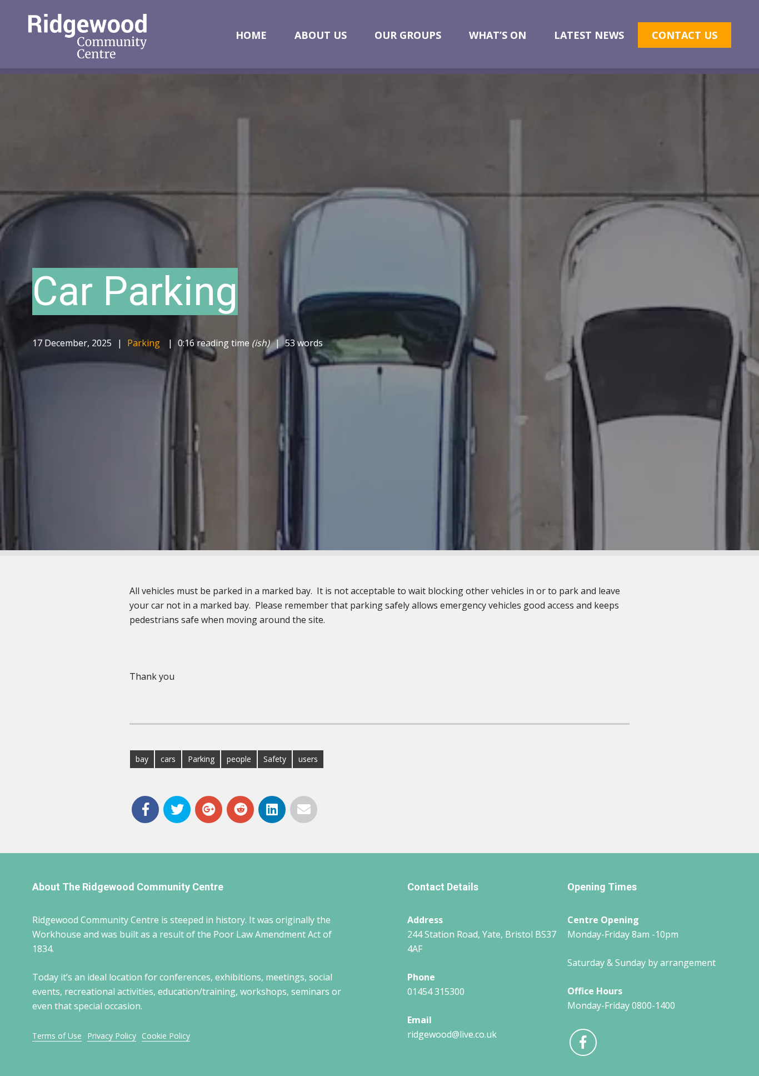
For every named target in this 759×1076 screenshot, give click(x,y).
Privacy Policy (111, 1035)
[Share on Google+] (208, 809)
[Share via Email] (303, 809)
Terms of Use (57, 1035)
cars (168, 759)
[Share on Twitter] (177, 809)
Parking (143, 343)
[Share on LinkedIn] (272, 809)
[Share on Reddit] (240, 809)
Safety (274, 759)
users (308, 759)
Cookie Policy (166, 1035)
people (239, 759)
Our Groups (407, 35)
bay (142, 759)
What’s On (497, 35)
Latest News (589, 35)
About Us (320, 35)
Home (251, 35)
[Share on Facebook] (145, 809)
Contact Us (684, 35)
